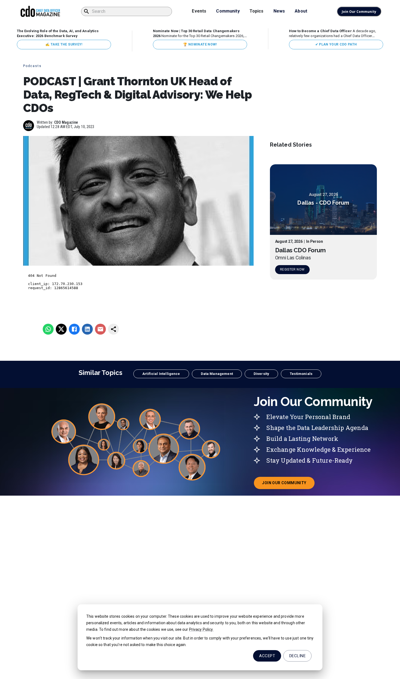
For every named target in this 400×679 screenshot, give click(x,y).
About (301, 11)
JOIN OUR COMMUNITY (288, 484)
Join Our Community (359, 11)
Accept (267, 655)
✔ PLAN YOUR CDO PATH (336, 44)
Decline (297, 655)
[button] (161, 373)
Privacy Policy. (201, 629)
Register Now (292, 270)
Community (227, 11)
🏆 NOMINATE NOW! (200, 44)
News (279, 11)
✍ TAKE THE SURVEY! (63, 44)
